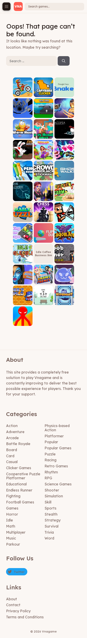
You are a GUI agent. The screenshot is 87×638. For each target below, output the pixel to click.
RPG (48, 478)
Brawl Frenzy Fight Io (43, 280)
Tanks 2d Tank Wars (43, 113)
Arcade (12, 438)
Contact (13, 605)
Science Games (58, 484)
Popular (51, 442)
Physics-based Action (57, 427)
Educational (16, 484)
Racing (50, 460)
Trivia (49, 532)
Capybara (43, 94)
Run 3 (22, 114)
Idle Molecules (22, 259)
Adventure (15, 431)
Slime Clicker (64, 281)
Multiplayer (15, 532)
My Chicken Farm (64, 196)
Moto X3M (23, 94)
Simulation (54, 496)
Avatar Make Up (22, 280)
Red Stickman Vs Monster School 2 (22, 320)
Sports (50, 508)
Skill (48, 502)
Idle (9, 520)
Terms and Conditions (25, 617)
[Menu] (6, 6)
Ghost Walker (64, 177)
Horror (12, 514)
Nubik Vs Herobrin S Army (43, 133)
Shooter (52, 490)
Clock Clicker (23, 198)
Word (49, 538)
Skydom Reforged (64, 155)
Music (11, 538)
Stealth (51, 514)
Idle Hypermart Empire (64, 299)
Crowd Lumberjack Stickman (43, 174)
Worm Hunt (23, 135)
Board (11, 449)
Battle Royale (18, 443)
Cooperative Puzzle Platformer (23, 476)
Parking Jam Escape (22, 238)
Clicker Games (18, 468)
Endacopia (64, 135)
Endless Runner (19, 490)
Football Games (20, 502)
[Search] (64, 61)
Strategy (52, 520)
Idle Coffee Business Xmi (43, 253)
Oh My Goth (43, 198)
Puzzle (50, 454)
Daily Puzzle (23, 218)
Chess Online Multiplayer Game (43, 216)
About (11, 599)
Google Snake (64, 92)
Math (10, 526)
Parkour (13, 544)
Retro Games (56, 466)
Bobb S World (22, 302)
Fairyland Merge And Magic (43, 154)
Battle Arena (64, 114)
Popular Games (58, 448)
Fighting (13, 496)
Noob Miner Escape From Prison (64, 258)
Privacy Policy (18, 611)
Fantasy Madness (22, 155)
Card (10, 456)
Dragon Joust (64, 239)
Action (12, 425)
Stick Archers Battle (64, 217)
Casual (12, 461)
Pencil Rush (23, 177)
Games (12, 508)
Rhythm (51, 472)
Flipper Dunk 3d (43, 238)
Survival (51, 526)
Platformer (54, 436)
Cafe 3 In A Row (43, 300)
